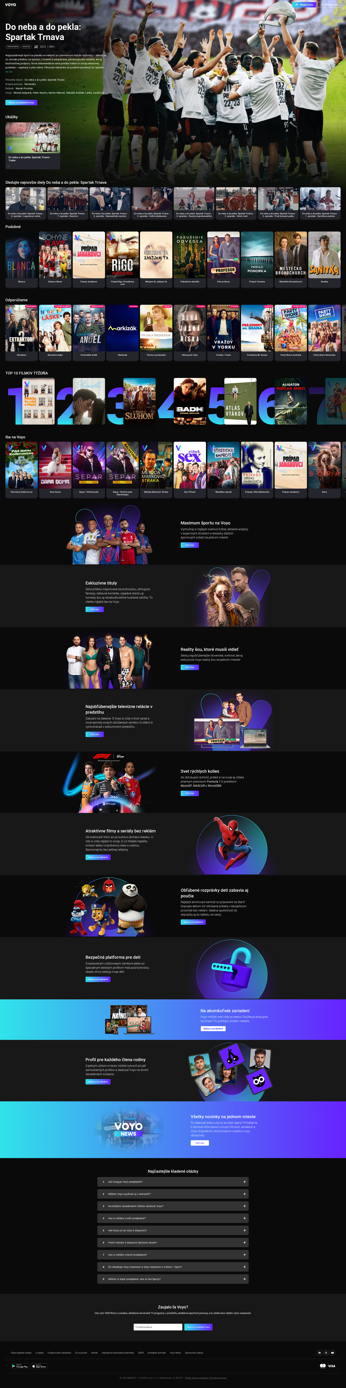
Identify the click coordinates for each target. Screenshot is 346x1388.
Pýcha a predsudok (156, 355)
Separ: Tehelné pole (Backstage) (122, 493)
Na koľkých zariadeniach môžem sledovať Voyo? (133, 1206)
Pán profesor (223, 281)
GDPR (141, 1353)
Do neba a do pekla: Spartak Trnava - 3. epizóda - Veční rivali (236, 214)
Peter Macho (40, 92)
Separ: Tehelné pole (89, 492)
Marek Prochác (24, 88)
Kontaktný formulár (157, 1353)
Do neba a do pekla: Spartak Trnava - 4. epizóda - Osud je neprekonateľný (194, 214)
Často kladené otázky (21, 1353)
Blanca (21, 281)
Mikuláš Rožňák (75, 92)
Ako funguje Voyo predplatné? (122, 1182)
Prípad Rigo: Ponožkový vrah (122, 282)
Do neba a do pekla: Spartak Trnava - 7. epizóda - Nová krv (68, 214)
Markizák (122, 355)
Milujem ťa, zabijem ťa (156, 281)
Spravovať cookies (194, 1353)
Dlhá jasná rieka (190, 355)
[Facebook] (319, 1352)
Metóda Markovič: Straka (156, 492)
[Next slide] (341, 334)
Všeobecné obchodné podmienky (118, 1353)
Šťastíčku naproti (223, 492)
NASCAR (199, 785)
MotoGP (186, 785)
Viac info (8, 72)
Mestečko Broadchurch (291, 281)
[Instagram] (326, 1352)
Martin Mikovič (57, 92)
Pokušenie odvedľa (190, 281)
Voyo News (175, 1353)
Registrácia (306, 4)
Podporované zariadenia (59, 1353)
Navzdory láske (55, 355)
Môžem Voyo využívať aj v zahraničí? (127, 1194)
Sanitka (324, 281)
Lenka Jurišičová (94, 92)
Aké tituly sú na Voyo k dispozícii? (125, 1230)
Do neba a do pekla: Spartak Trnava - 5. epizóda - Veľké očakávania (152, 214)
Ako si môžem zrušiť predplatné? (124, 1218)
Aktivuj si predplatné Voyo (21, 102)
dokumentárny (13, 47)
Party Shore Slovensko (324, 355)
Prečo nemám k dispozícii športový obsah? (130, 1242)
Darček (94, 1353)
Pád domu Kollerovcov (22, 492)
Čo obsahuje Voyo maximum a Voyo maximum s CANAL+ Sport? (142, 1267)
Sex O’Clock (190, 492)
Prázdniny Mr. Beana (257, 355)
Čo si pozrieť (81, 1353)
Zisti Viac (189, 545)
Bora (324, 492)
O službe (40, 1353)
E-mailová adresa (144, 1327)
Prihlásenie (331, 4)
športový (26, 47)
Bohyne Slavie (55, 281)
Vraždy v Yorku (223, 355)
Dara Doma (55, 492)
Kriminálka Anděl (89, 355)
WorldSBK (215, 785)
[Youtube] (332, 1352)
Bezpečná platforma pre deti (113, 957)
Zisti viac (94, 609)
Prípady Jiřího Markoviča (257, 492)
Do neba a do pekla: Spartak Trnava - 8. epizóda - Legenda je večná (26, 214)
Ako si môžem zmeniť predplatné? (125, 1254)
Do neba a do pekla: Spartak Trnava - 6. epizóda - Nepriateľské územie (110, 214)
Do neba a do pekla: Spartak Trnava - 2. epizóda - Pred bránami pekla (278, 214)
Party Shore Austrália (291, 355)
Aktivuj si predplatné (98, 857)
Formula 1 (213, 781)
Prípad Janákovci (88, 281)
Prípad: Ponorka (257, 281)
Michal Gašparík (22, 92)
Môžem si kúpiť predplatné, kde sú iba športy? (132, 1279)
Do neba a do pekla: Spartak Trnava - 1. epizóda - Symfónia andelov (320, 214)
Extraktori (21, 355)
